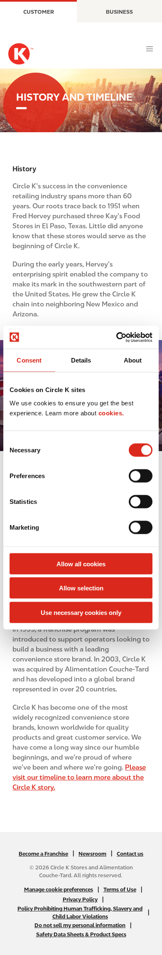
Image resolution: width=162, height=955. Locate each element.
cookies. (111, 412)
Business (119, 12)
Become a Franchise (43, 854)
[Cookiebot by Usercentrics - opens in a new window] (116, 337)
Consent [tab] (29, 360)
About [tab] (133, 360)
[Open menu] (149, 49)
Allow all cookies (81, 563)
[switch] (140, 475)
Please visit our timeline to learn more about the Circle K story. (79, 777)
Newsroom (92, 854)
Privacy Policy (80, 899)
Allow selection (81, 588)
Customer (38, 12)
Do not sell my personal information (79, 925)
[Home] (20, 53)
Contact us (130, 854)
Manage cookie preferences (58, 889)
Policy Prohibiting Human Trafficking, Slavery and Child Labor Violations (79, 913)
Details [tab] (81, 360)
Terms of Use (119, 889)
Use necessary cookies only (81, 612)
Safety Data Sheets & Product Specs (81, 934)
